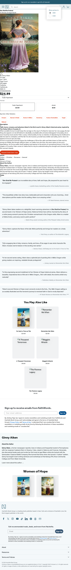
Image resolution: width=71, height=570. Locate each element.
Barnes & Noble (14, 118)
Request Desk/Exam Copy (10, 152)
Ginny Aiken (6, 75)
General (24, 157)
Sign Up (62, 413)
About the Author (6, 163)
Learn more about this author (12, 463)
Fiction (2, 157)
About (4, 547)
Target (63, 118)
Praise (2, 175)
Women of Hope (5, 161)
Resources (5, 552)
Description (4, 124)
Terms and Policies (8, 557)
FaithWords (3, 87)
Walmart (4, 122)
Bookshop (39, 118)
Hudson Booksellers (52, 118)
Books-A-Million (27, 118)
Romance (17, 157)
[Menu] (3, 7)
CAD (54, 16)
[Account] (63, 7)
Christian (9, 157)
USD (54, 13)
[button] (35, 73)
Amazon (4, 118)
